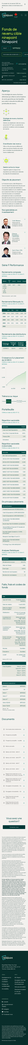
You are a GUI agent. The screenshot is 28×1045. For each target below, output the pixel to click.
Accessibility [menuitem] (5, 989)
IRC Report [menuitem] (18, 977)
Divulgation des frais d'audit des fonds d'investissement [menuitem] (20, 982)
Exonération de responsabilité (20, 82)
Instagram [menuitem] (6, 1009)
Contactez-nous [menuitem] (8, 1014)
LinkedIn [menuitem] (6, 1001)
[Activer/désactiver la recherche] (21, 15)
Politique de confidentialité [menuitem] (6, 985)
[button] (14, 223)
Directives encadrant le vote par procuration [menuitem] (20, 991)
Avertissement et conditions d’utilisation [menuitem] (6, 979)
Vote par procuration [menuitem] (20, 987)
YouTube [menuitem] (6, 1011)
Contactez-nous (14, 827)
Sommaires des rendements (11, 54)
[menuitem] (7, 1005)
